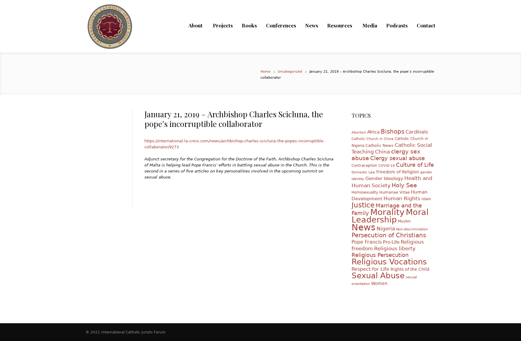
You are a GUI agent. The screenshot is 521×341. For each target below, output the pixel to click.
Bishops (392, 131)
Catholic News (379, 145)
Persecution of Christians (389, 235)
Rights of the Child (409, 269)
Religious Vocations (389, 261)
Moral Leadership (390, 215)
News (363, 227)
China (382, 152)
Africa (373, 131)
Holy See (404, 185)
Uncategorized (290, 72)
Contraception (364, 165)
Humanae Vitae (394, 192)
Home (265, 72)
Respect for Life (370, 269)
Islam (426, 199)
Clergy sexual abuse (397, 158)
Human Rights (402, 198)
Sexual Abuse (378, 275)
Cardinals (417, 132)
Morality (387, 212)
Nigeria (386, 229)
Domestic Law (363, 172)
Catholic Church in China (372, 139)
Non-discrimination (412, 229)
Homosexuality (365, 192)
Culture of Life (415, 165)
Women (379, 283)
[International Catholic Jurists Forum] (109, 30)
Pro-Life (391, 242)
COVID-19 (386, 166)
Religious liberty (394, 248)
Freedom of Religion (397, 171)
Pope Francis (367, 242)
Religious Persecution (380, 255)
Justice (363, 205)
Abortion (359, 132)
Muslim (404, 221)
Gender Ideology (384, 178)
